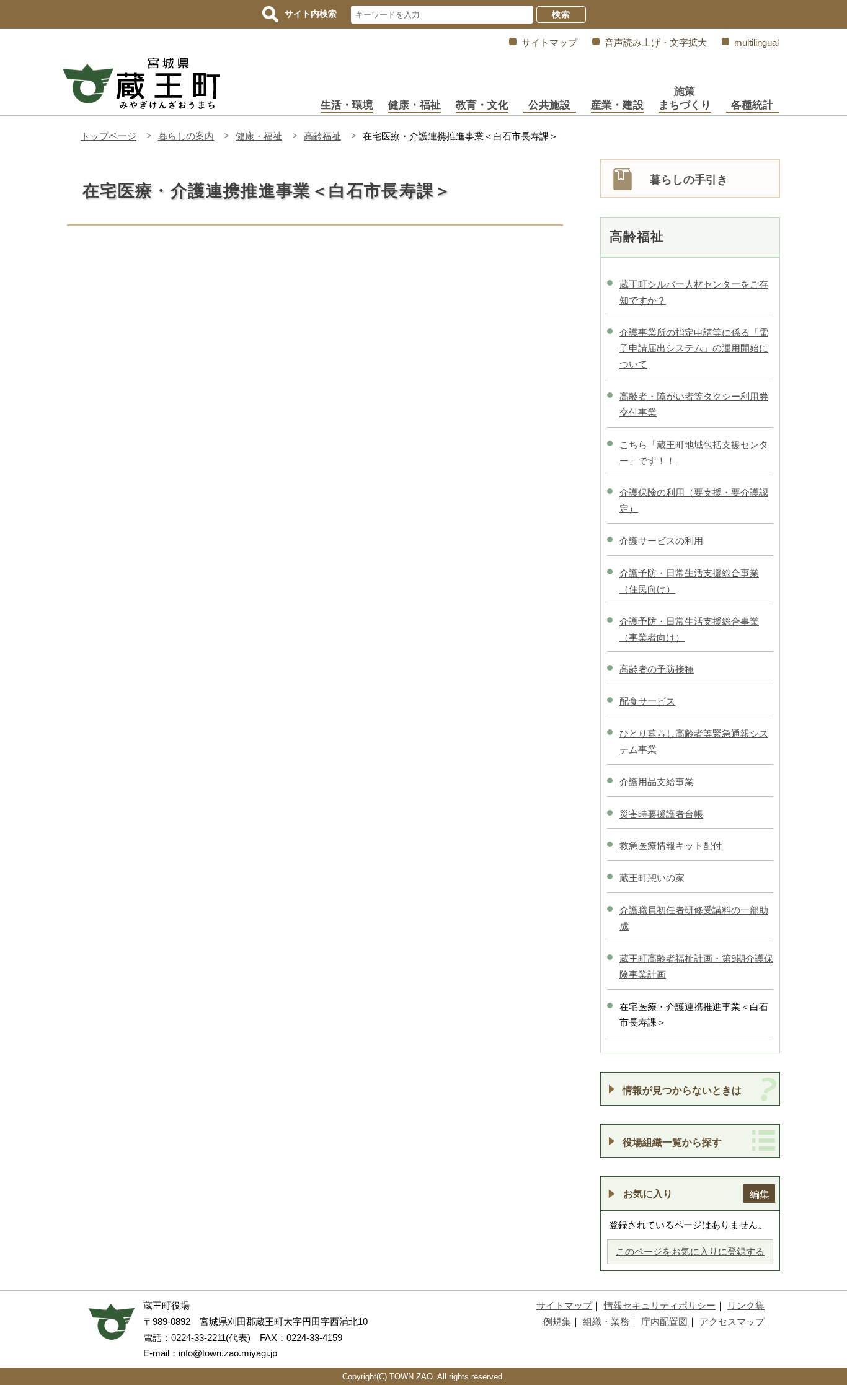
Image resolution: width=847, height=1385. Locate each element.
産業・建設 (617, 105)
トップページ (108, 136)
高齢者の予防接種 (656, 669)
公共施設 (549, 105)
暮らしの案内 (186, 136)
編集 (759, 1194)
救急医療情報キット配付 (670, 845)
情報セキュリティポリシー (660, 1305)
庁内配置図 (664, 1321)
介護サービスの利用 (661, 540)
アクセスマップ (732, 1321)
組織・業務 (606, 1321)
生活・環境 (347, 105)
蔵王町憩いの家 (652, 878)
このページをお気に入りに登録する (690, 1251)
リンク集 (746, 1305)
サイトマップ (549, 42)
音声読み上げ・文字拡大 (656, 42)
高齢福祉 (322, 136)
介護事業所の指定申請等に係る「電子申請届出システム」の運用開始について (693, 348)
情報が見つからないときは (682, 1090)
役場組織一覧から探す (672, 1142)
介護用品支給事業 (656, 781)
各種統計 (752, 105)
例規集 (557, 1321)
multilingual (756, 42)
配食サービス (647, 701)
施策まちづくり (685, 98)
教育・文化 (482, 105)
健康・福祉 (414, 105)
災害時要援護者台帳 (661, 814)
